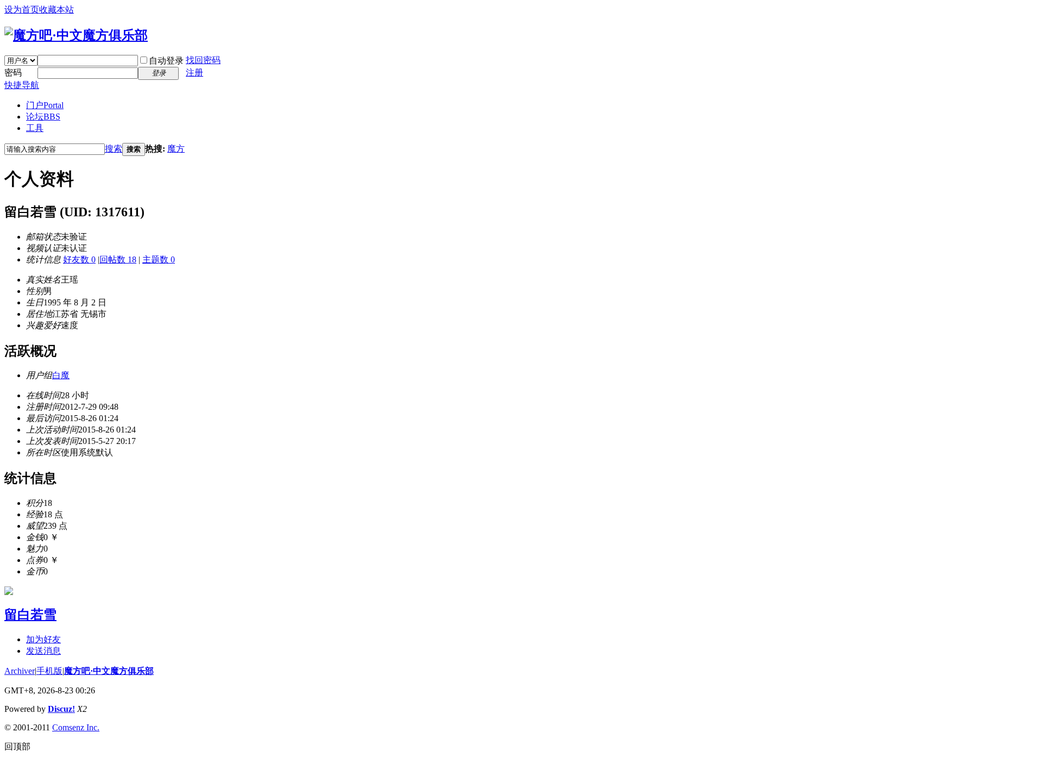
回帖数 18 (117, 259)
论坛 (43, 116)
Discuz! (61, 709)
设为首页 (21, 9)
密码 (13, 72)
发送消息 (43, 650)
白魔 (61, 375)
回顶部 (17, 746)
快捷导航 (21, 85)
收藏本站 (56, 9)
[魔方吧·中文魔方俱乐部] (76, 35)
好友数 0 (79, 259)
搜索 (113, 148)
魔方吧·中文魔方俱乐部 (109, 670)
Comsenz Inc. (75, 727)
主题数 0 (158, 259)
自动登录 (166, 60)
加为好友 (43, 639)
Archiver (19, 670)
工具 (34, 128)
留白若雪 (30, 615)
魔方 (176, 148)
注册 (194, 72)
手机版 (49, 670)
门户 (45, 105)
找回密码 (203, 60)
